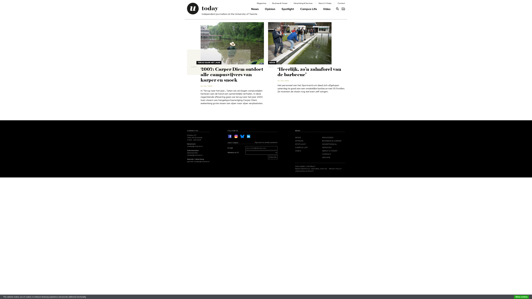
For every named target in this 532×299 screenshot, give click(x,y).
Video (327, 9)
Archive (326, 157)
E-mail (230, 148)
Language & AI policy (304, 171)
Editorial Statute (319, 169)
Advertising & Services (303, 3)
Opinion (270, 9)
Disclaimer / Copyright (305, 166)
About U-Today (325, 3)
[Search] (343, 9)
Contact (341, 3)
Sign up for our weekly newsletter (266, 142)
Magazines (261, 3)
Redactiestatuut (302, 169)
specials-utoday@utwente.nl (198, 162)
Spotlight (288, 9)
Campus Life (308, 9)
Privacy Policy (335, 169)
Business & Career (279, 3)
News (255, 9)
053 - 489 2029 (195, 140)
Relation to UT (233, 153)
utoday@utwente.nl (195, 146)
